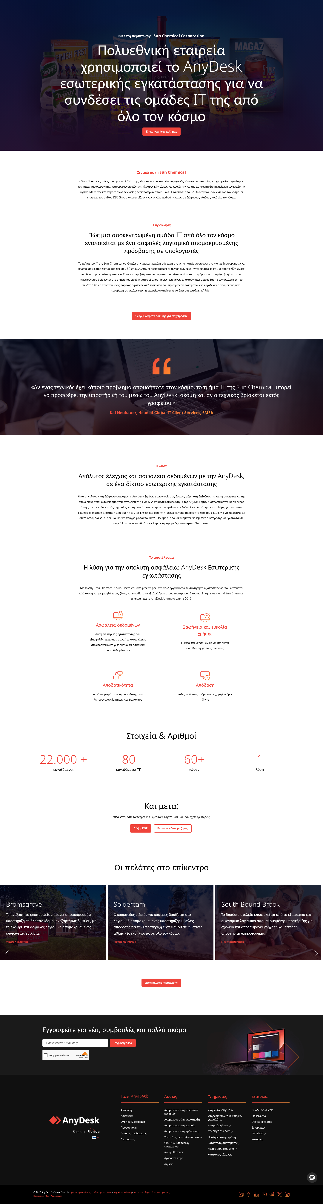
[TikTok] (287, 1194)
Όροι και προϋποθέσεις (80, 1192)
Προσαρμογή (129, 1127)
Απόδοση (126, 1110)
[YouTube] (264, 1194)
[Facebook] (249, 1194)
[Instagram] (241, 1194)
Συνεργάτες (258, 1127)
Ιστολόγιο (257, 1139)
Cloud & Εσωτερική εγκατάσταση (176, 1145)
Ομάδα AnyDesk (262, 1110)
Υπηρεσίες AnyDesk (220, 1110)
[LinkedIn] (256, 1194)
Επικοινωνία (259, 1116)
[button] (312, 1177)
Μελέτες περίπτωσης (134, 1133)
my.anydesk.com (219, 1131)
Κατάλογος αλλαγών (220, 1154)
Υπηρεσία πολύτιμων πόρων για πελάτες (225, 1118)
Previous (7, 962)
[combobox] (96, 1137)
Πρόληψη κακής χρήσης (222, 1137)
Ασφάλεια (127, 1116)
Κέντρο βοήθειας (218, 1125)
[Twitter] (279, 1194)
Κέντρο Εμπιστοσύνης (221, 1149)
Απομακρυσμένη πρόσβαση (181, 1131)
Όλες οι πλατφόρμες (133, 1122)
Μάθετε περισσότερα (17, 942)
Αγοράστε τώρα (173, 1158)
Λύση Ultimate (173, 1152)
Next (316, 962)
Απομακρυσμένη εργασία (179, 1125)
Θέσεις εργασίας (262, 1122)
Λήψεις (168, 1164)
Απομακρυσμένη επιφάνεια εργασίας (181, 1112)
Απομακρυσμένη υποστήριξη (182, 1119)
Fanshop (257, 1133)
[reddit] (272, 1194)
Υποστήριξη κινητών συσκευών (183, 1137)
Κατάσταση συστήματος (223, 1143)
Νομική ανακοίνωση (123, 1192)
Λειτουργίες (128, 1139)
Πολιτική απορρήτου (102, 1192)
